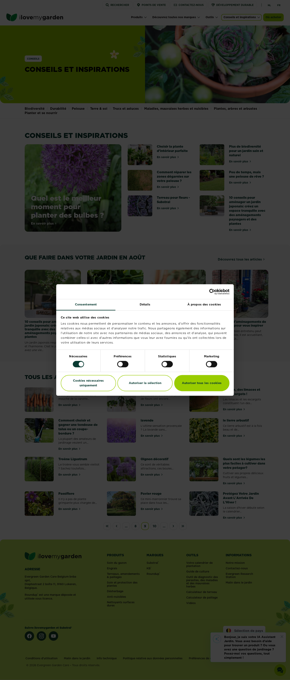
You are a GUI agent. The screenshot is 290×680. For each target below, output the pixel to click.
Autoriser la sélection (145, 383)
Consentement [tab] (86, 304)
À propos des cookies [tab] (204, 304)
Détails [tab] (145, 304)
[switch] (122, 364)
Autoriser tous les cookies (202, 383)
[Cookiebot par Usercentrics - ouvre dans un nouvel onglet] (212, 292)
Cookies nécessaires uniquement (88, 382)
